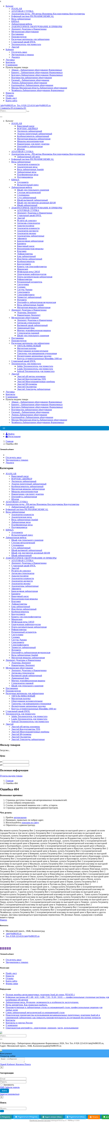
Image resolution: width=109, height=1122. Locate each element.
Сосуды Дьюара (24, 289)
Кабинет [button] (10, 49)
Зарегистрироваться (9, 1094)
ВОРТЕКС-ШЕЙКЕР (27, 128)
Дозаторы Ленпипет (27, 312)
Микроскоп (22, 269)
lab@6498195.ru (8, 105)
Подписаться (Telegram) (27, 1117)
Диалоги (15, 57)
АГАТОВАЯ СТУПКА (22, 11)
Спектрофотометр (25, 294)
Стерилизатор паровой (28, 333)
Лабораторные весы (26, 172)
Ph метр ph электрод (27, 220)
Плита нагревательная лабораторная (34, 277)
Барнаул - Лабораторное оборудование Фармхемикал (37, 72)
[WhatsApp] (10, 948)
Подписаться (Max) (76, 1117)
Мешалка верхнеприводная (30, 141)
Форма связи (12, 983)
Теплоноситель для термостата (26, 44)
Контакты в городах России (19, 1022)
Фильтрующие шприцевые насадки (34, 356)
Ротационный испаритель (29, 282)
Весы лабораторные (21, 19)
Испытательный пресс (28, 185)
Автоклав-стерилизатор (28, 223)
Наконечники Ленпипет (28, 315)
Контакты (10, 62)
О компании (12, 65)
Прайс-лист (11, 98)
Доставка (10, 59)
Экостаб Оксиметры (27, 386)
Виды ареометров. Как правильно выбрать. (27, 1005)
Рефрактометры (24, 279)
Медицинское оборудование (25, 31)
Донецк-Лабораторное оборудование (29, 82)
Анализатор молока (26, 233)
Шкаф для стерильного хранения (33, 190)
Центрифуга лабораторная (30, 146)
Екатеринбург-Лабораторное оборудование (32, 85)
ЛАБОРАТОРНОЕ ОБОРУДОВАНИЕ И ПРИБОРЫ (36, 26)
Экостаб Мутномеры (27, 384)
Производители (19, 36)
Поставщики (17, 34)
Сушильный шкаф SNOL (23, 42)
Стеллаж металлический (29, 192)
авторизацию (20, 817)
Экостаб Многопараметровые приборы (36, 381)
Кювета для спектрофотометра (32, 266)
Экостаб (15, 47)
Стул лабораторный (26, 197)
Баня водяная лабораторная (30, 241)
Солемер (21, 287)
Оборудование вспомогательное (32, 351)
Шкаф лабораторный (27, 205)
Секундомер (23, 284)
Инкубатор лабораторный (29, 259)
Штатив (21, 149)
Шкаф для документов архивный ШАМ (36, 202)
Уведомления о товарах (22, 54)
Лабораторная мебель (21, 24)
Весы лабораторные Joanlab (30, 169)
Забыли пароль (12, 1087)
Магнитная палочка (26, 348)
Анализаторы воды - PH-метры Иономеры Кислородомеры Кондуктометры (48, 13)
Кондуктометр (24, 264)
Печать (95, 1117)
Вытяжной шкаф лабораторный (32, 325)
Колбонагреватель (26, 261)
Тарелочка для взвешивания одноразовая (37, 353)
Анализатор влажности (28, 164)
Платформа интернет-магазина (40, 1120)
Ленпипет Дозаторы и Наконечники (29, 29)
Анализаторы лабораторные (30, 236)
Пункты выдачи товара (11, 776)
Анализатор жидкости (27, 231)
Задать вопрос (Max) (53, 1117)
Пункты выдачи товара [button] (17, 67)
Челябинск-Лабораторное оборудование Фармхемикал (37, 90)
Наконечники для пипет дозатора (33, 144)
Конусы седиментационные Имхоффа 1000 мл (39, 358)
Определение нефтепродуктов (31, 274)
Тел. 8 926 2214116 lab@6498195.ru (33, 105)
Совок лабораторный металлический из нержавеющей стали (35, 1012)
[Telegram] (3, 948)
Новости (10, 93)
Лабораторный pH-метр (28, 156)
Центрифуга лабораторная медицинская (36, 302)
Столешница (23, 195)
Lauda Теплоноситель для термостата (35, 369)
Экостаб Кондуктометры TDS (31, 379)
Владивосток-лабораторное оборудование (31, 77)
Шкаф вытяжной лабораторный (32, 200)
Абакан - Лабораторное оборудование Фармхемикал (36, 70)
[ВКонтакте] (1, 948)
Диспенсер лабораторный (29, 131)
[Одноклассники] (5, 948)
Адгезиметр (23, 182)
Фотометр (22, 300)
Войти (4, 1091)
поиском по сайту (30, 822)
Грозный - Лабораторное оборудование (30, 80)
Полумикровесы (25, 177)
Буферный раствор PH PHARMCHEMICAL (32, 16)
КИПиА (15, 21)
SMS (2, 1087)
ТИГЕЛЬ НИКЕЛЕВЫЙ (29, 346)
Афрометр (22, 238)
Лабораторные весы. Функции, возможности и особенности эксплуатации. (42, 1002)
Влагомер (21, 251)
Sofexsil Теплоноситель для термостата (35, 371)
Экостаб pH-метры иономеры (31, 376)
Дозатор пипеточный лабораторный (34, 133)
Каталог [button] (9, 6)
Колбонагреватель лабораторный (33, 136)
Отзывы (9, 95)
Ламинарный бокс (26, 328)
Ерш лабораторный (26, 256)
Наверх (3, 920)
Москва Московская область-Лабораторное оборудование (39, 88)
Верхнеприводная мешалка (30, 248)
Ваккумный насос (25, 126)
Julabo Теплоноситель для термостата (35, 366)
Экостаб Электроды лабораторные (33, 389)
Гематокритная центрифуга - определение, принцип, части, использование (42, 1028)
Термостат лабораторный (29, 297)
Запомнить (8, 1085)
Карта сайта (11, 100)
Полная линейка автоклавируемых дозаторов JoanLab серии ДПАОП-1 (40, 994)
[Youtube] (8, 948)
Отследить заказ (19, 52)
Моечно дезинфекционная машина (34, 330)
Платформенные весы (27, 174)
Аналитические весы (27, 167)
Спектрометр (23, 292)
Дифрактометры (25, 254)
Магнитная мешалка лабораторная (33, 139)
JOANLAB (16, 8)
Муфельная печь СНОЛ (28, 271)
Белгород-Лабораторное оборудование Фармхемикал (37, 75)
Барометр (21, 243)
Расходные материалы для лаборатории (30, 39)
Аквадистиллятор (25, 225)
